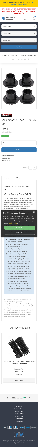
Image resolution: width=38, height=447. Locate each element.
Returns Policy (19, 411)
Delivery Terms (19, 409)
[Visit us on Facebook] (16, 434)
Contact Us (19, 421)
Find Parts (19, 47)
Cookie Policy (19, 419)
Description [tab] (8, 178)
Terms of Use (19, 416)
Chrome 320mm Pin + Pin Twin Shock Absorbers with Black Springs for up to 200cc (19, 363)
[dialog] (19, 223)
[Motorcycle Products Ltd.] (8, 18)
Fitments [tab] (19, 178)
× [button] (34, 212)
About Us (19, 406)
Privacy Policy (19, 414)
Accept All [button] (19, 227)
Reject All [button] (19, 232)
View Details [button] (19, 380)
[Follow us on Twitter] (21, 434)
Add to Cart (19, 149)
